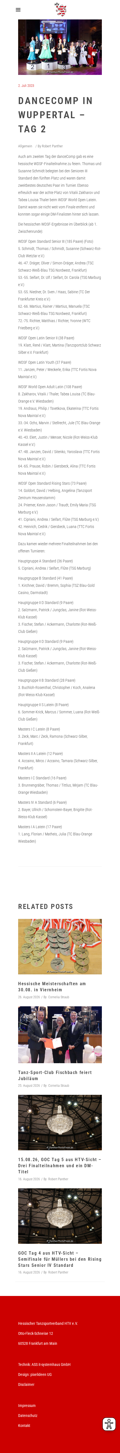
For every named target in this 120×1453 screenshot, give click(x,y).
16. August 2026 (29, 1179)
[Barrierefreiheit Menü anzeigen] (109, 1424)
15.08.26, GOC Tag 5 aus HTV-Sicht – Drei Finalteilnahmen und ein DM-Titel (60, 1165)
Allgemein (25, 146)
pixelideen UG (41, 1374)
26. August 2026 (29, 997)
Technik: (25, 1364)
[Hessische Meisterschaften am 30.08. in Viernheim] (60, 946)
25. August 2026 (29, 1086)
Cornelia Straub (58, 997)
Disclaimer (26, 1384)
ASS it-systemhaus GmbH (51, 1364)
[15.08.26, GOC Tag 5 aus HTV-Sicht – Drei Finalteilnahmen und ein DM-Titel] (60, 1122)
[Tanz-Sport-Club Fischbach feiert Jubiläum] (60, 1034)
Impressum (27, 1405)
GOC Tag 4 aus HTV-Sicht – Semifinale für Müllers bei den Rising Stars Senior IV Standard (60, 1259)
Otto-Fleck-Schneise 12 (35, 1333)
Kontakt (24, 1425)
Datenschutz (27, 1415)
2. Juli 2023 (26, 86)
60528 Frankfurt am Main (37, 1343)
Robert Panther (52, 146)
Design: (24, 1374)
